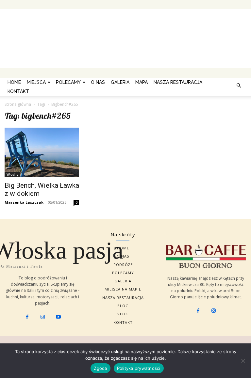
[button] (238, 85)
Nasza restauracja (178, 82)
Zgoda (100, 368)
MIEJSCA (36, 82)
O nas (98, 82)
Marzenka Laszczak (24, 202)
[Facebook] (27, 317)
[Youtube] (58, 317)
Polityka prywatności (138, 368)
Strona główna (18, 104)
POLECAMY (68, 82)
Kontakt (18, 91)
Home (14, 82)
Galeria (120, 82)
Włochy (12, 174)
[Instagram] (43, 317)
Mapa (141, 82)
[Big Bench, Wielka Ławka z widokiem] (42, 152)
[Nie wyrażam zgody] (243, 360)
